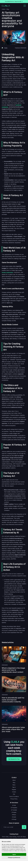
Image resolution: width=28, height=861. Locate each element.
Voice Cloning (12, 836)
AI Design (14, 819)
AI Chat (14, 805)
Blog (8, 9)
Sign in (14, 787)
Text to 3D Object (21, 836)
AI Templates (14, 807)
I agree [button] (14, 854)
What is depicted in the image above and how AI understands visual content (13, 670)
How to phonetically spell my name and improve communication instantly (13, 700)
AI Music (14, 814)
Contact (14, 791)
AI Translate (14, 810)
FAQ (14, 794)
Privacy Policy (14, 798)
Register (14, 789)
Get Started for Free (14, 759)
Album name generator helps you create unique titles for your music (13, 729)
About (14, 780)
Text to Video (5, 836)
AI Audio (14, 817)
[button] (14, 1)
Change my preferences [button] (14, 857)
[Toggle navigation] (24, 5)
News (14, 784)
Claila (5, 48)
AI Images (14, 812)
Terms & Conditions (14, 796)
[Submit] (24, 827)
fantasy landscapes (7, 272)
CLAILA (3, 9)
